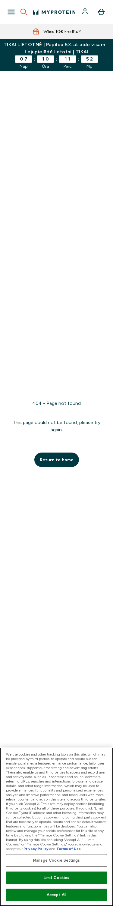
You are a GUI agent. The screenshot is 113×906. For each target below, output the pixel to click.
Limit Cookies (57, 877)
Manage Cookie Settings (56, 860)
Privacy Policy (36, 849)
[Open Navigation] (11, 12)
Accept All (56, 895)
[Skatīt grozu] (101, 12)
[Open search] (24, 12)
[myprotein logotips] (54, 12)
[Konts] (85, 12)
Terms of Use (68, 849)
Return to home (57, 459)
